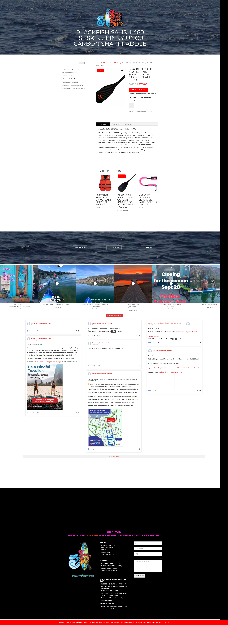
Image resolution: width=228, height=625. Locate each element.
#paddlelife (184, 368)
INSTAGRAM (114, 247)
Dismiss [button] (166, 622)
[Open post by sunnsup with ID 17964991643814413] (171, 284)
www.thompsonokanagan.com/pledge (47, 362)
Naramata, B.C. (176, 323)
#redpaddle (175, 368)
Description (103, 124)
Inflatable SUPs (67, 79)
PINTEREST (148, 247)
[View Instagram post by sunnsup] (36, 300)
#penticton (170, 372)
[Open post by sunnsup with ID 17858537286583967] (95, 284)
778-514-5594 (104, 622)
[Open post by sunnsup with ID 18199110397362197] (19, 284)
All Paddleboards (68, 72)
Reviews (128, 124)
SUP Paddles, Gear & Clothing (72, 88)
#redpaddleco (153, 336)
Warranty (115, 124)
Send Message (139, 576)
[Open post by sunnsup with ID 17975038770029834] (57, 284)
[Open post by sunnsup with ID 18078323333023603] (133, 284)
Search (82, 63)
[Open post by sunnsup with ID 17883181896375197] (209, 284)
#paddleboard (191, 332)
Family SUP (66, 76)
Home (98, 63)
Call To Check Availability (138, 89)
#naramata (182, 332)
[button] (122, 71)
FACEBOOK (80, 247)
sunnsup (18, 266)
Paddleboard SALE (69, 82)
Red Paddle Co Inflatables (71, 85)
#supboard (162, 372)
